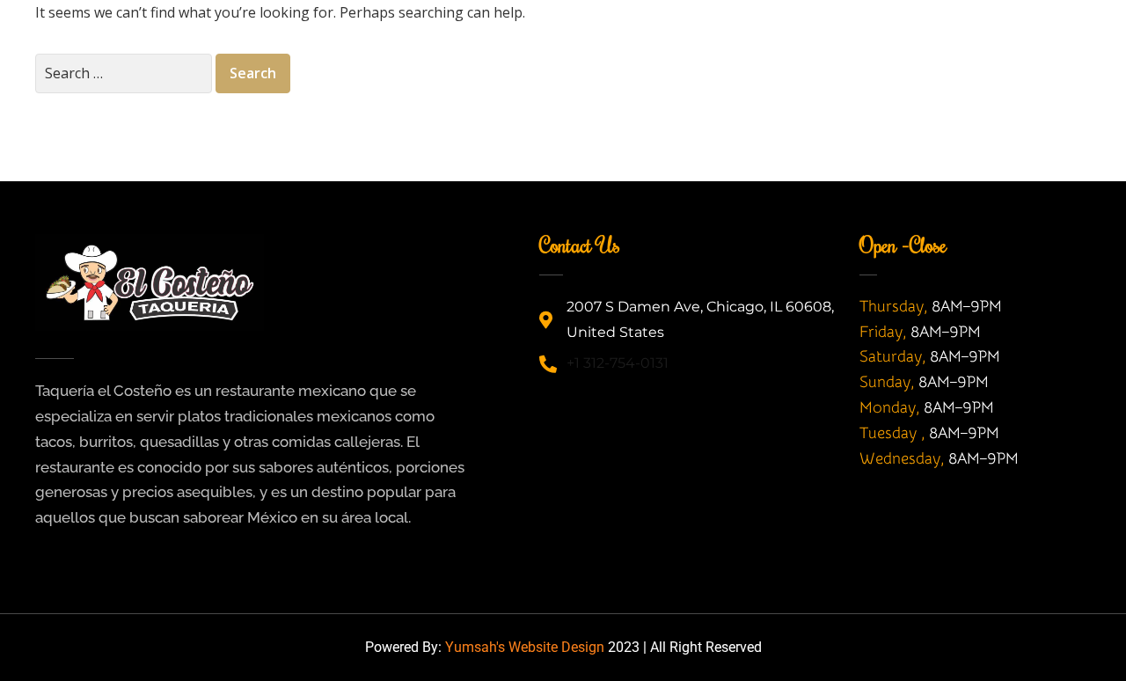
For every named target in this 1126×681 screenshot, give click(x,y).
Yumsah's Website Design (524, 647)
